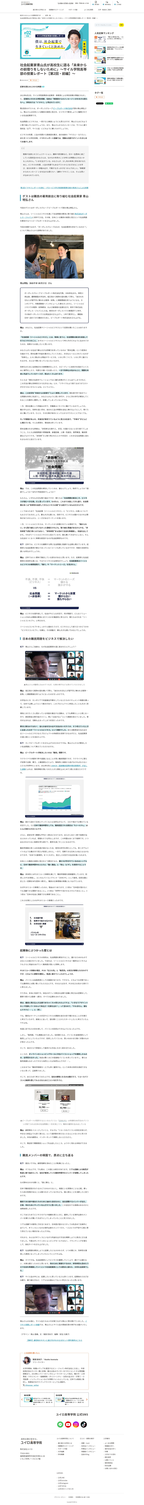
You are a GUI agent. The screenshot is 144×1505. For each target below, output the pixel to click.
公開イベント (109, 1460)
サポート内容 (73, 10)
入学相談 (118, 4)
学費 (106, 1451)
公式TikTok (62, 1486)
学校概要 (61, 1454)
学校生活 (34, 80)
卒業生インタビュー (88, 1449)
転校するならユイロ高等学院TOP (30, 15)
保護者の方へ (109, 1446)
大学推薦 (61, 1451)
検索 (121, 25)
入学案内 (106, 1438)
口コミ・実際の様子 (87, 1438)
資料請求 (96, 4)
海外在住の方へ (110, 1449)
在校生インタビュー (88, 1446)
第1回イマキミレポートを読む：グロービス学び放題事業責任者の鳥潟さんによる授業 (54, 187)
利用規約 (70, 1497)
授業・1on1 (85, 1443)
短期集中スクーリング (56, 10)
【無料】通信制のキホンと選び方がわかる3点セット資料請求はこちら (54, 1340)
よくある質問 (88, 10)
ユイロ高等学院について (65, 1438)
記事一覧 (48, 15)
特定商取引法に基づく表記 (83, 1497)
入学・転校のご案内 (104, 10)
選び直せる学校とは (39, 10)
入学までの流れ (110, 1454)
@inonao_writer (32, 1385)
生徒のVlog (85, 1454)
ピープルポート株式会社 (62, 108)
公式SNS (60, 1473)
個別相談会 (108, 4)
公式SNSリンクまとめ (66, 1489)
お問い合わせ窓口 (111, 1468)
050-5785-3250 (66, 3)
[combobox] (106, 25)
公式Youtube (62, 1480)
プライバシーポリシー (60, 1497)
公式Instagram (63, 1483)
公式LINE (61, 1477)
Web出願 (108, 1465)
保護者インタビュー (88, 1451)
